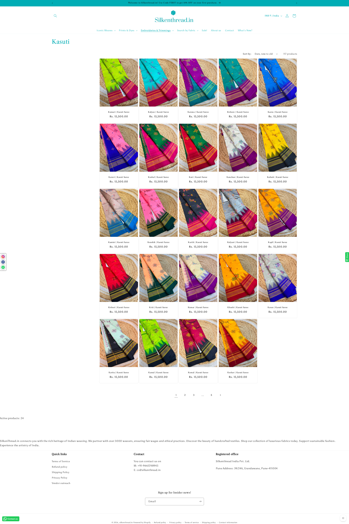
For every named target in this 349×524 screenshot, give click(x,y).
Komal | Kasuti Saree (198, 373)
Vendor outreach (61, 483)
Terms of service (192, 522)
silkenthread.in (126, 522)
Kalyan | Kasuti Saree (158, 112)
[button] (55, 15)
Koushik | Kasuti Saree (159, 242)
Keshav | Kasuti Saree (238, 373)
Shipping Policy (60, 472)
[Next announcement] (297, 3)
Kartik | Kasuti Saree (198, 242)
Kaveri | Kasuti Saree (119, 177)
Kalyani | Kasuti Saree (238, 242)
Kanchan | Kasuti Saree (238, 177)
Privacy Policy (59, 477)
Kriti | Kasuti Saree (158, 307)
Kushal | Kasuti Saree (158, 177)
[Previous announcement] (52, 3)
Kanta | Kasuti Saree (278, 112)
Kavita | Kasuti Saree (119, 373)
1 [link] (176, 395)
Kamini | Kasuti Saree (118, 242)
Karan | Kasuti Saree (278, 307)
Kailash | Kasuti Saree (277, 177)
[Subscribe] (200, 501)
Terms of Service (61, 461)
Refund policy (59, 467)
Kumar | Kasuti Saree (198, 307)
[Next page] (220, 395)
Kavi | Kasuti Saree (198, 177)
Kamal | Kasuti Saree (158, 373)
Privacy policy (175, 522)
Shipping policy (209, 522)
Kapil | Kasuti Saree (277, 242)
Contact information (228, 522)
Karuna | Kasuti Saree (198, 112)
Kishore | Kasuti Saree (238, 112)
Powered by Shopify (142, 522)
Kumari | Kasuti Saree (118, 112)
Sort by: (247, 53)
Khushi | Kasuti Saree (237, 307)
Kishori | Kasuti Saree (119, 307)
